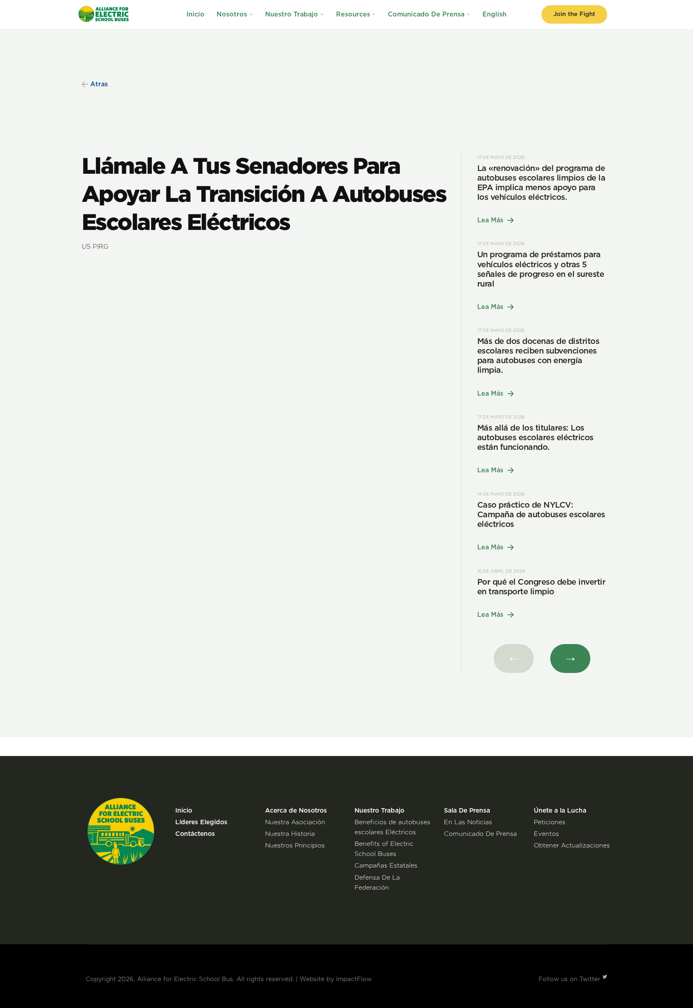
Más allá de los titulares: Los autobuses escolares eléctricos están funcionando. (535, 437)
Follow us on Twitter (570, 979)
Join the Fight (574, 14)
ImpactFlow (354, 979)
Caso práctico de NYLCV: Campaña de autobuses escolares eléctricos (541, 514)
